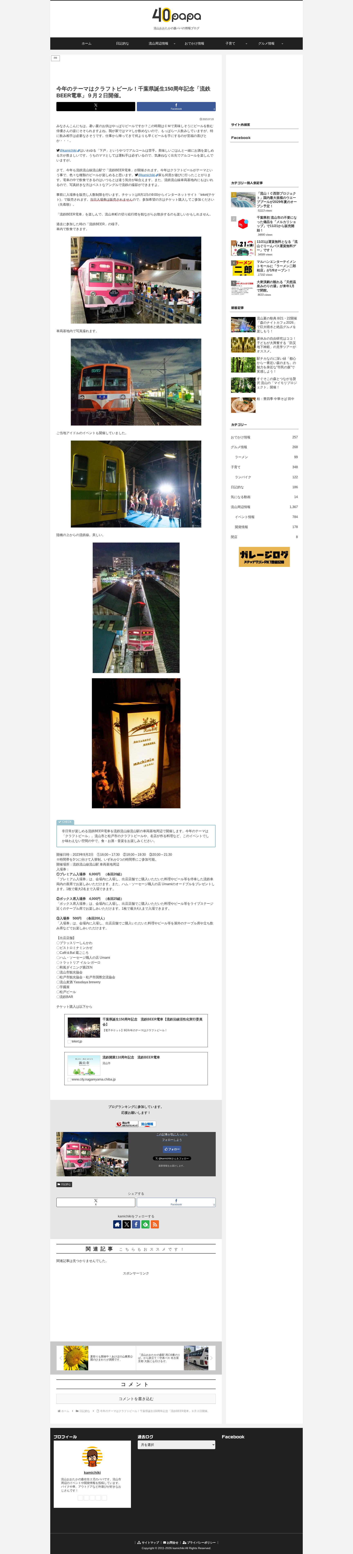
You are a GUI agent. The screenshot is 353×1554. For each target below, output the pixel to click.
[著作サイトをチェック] (117, 1224)
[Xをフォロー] (127, 1224)
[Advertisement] (136, 71)
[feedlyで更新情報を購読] (98, 1497)
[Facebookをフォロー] (136, 1224)
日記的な (66, 1184)
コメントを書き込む (136, 1399)
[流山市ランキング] (127, 1123)
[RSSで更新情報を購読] (155, 1224)
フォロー (174, 1149)
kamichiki (92, 1473)
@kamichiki (68, 150)
